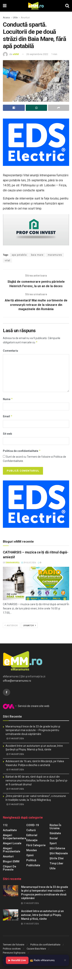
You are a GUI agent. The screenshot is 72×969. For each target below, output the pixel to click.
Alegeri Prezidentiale (11, 850)
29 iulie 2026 (29, 563)
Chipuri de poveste (9, 868)
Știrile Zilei (57, 858)
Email (7, 416)
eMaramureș (12, 563)
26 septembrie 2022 (37, 54)
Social (54, 838)
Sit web (7, 433)
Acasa (6, 17)
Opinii (30, 855)
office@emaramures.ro (17, 680)
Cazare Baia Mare (36, 948)
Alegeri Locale (12, 843)
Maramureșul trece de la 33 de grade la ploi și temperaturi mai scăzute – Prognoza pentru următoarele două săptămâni (33, 730)
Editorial (31, 835)
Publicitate (33, 865)
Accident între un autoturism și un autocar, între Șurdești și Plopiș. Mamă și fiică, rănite (42, 915)
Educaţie (31, 840)
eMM (16, 54)
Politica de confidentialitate (22, 451)
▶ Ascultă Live (17, 960)
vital (7, 260)
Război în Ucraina (55, 827)
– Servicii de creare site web (31, 706)
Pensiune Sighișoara (14, 952)
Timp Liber (56, 863)
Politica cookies (12, 948)
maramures (55, 255)
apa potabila (19, 255)
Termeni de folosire (13, 944)
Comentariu (10, 350)
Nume (8, 399)
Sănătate (55, 833)
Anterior (12, 625)
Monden (31, 850)
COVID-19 (32, 825)
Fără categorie (36, 845)
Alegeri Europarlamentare (14, 837)
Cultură (31, 830)
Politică (31, 860)
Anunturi (25, 17)
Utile (15, 17)
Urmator (29, 625)
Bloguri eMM (11, 861)
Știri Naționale (59, 853)
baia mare (37, 255)
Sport (53, 843)
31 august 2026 (16, 738)
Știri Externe (57, 848)
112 (5, 825)
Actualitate (10, 830)
